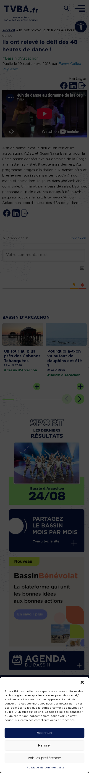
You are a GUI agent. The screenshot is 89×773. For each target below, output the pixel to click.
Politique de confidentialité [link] (46, 767)
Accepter (45, 733)
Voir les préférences (45, 758)
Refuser (44, 745)
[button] (82, 682)
